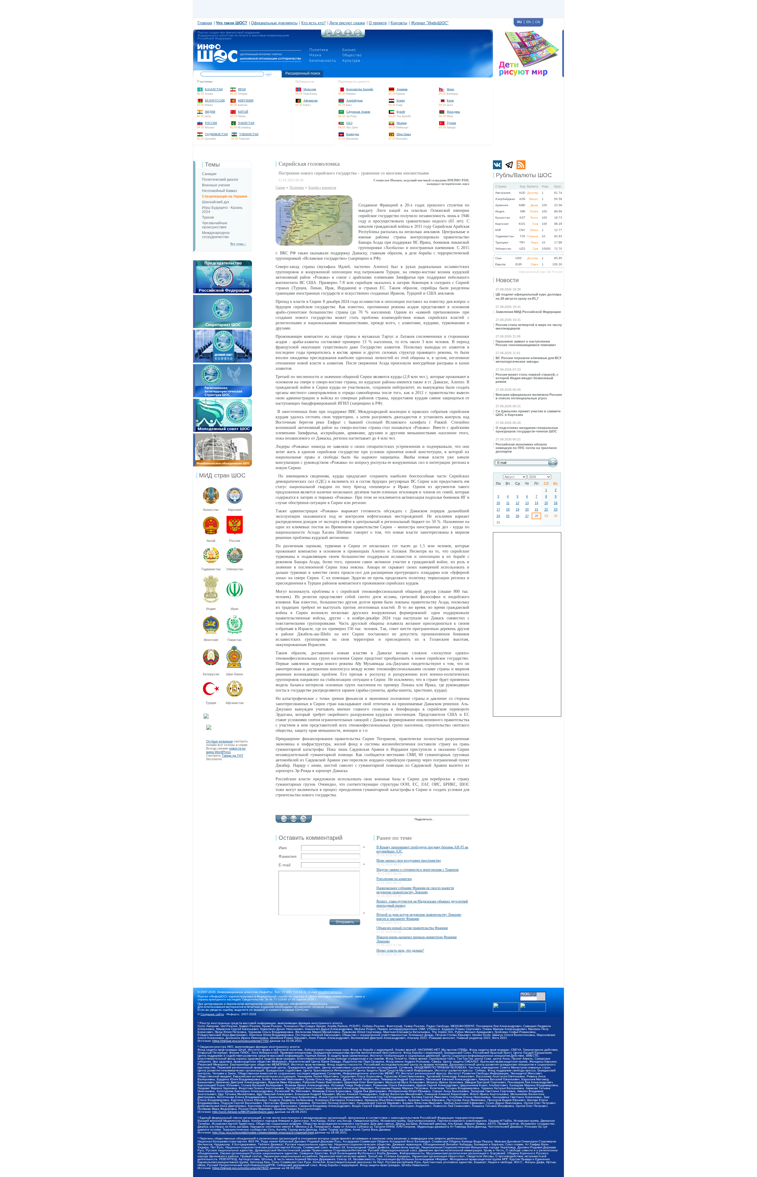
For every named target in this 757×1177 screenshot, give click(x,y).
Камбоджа (352, 134)
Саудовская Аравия (358, 111)
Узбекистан (248, 134)
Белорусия (211, 674)
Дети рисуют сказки (347, 23)
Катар (450, 100)
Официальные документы (274, 23)
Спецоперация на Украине (225, 196)
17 (498, 509)
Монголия (309, 89)
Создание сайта (212, 1014)
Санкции (209, 174)
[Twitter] (440, 820)
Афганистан (310, 100)
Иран (242, 89)
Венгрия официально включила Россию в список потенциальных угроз (529, 396)
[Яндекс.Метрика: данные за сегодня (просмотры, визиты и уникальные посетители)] (533, 1007)
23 (555, 509)
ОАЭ (349, 123)
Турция (451, 123)
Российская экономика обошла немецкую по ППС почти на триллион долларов (526, 448)
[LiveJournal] (447, 820)
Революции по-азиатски (394, 879)
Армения (402, 89)
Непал (450, 89)
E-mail (284, 865)
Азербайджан (354, 100)
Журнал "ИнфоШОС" (430, 23)
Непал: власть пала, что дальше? (400, 950)
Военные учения (216, 185)
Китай (243, 111)
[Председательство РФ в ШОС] (222, 262)
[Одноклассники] (459, 820)
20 (527, 509)
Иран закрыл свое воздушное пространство (408, 860)
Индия (210, 111)
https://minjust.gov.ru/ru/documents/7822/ (240, 1168)
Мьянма (402, 123)
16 (555, 503)
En (528, 22)
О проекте (378, 23)
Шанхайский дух (215, 202)
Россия (211, 123)
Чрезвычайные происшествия (214, 225)
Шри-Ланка (404, 134)
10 (498, 503)
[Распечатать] (303, 817)
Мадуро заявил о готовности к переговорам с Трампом (417, 870)
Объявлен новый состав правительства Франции (412, 928)
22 (546, 509)
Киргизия (245, 100)
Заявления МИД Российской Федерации (528, 312)
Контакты (399, 23)
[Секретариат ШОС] (222, 296)
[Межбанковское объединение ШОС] (222, 435)
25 (507, 516)
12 (517, 503)
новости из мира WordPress (225, 750)
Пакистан (246, 123)
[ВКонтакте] (453, 820)
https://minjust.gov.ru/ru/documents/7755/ (240, 1040)
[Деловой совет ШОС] (222, 331)
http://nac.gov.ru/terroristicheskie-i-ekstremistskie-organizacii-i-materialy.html (263, 1132)
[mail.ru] (533, 993)
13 (527, 503)
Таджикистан (216, 134)
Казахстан (214, 89)
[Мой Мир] (465, 820)
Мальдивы (453, 111)
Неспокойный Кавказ (219, 191)
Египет (401, 100)
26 (517, 516)
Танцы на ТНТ (232, 755)
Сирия (280, 187)
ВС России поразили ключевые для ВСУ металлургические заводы (529, 359)
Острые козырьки (219, 741)
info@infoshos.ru (330, 992)
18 (507, 509)
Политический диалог (220, 179)
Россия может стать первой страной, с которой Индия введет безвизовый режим (527, 378)
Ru (519, 22)
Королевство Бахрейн (359, 89)
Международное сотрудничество (216, 235)
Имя (283, 847)
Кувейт (401, 111)
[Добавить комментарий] (283, 817)
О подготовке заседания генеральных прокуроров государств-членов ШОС (527, 429)
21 (536, 509)
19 (517, 509)
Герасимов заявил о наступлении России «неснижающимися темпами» (526, 343)
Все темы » (238, 244)
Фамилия (288, 856)
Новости (507, 280)
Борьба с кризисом (322, 187)
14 (536, 503)
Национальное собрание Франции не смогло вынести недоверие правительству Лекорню (415, 890)
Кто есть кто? (313, 23)
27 (527, 516)
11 (507, 503)
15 (546, 503)
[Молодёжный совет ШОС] (222, 400)
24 (498, 516)
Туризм (208, 217)
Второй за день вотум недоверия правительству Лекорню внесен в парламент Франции (418, 917)
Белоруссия (215, 100)
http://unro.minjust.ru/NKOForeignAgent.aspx (243, 1111)
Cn (537, 22)
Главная (205, 23)
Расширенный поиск (302, 73)
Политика (296, 187)
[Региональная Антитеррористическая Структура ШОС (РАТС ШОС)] (222, 366)
